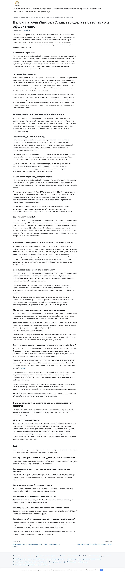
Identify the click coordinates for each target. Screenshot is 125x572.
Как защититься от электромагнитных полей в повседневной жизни (36, 544)
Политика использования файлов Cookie (73, 556)
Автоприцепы (83, 562)
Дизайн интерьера (70, 562)
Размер (22, 368)
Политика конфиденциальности (100, 556)
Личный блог (24, 17)
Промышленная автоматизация (24, 12)
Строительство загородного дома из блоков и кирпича (31, 565)
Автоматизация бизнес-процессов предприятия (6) (70, 9)
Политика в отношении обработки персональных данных (37, 556)
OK (101, 570)
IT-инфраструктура (44, 12)
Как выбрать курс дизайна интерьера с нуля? (94, 543)
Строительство (95, 9)
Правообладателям (19, 559)
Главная (15, 17)
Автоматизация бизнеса (21, 9)
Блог (14, 556)
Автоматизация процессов (41, 9)
